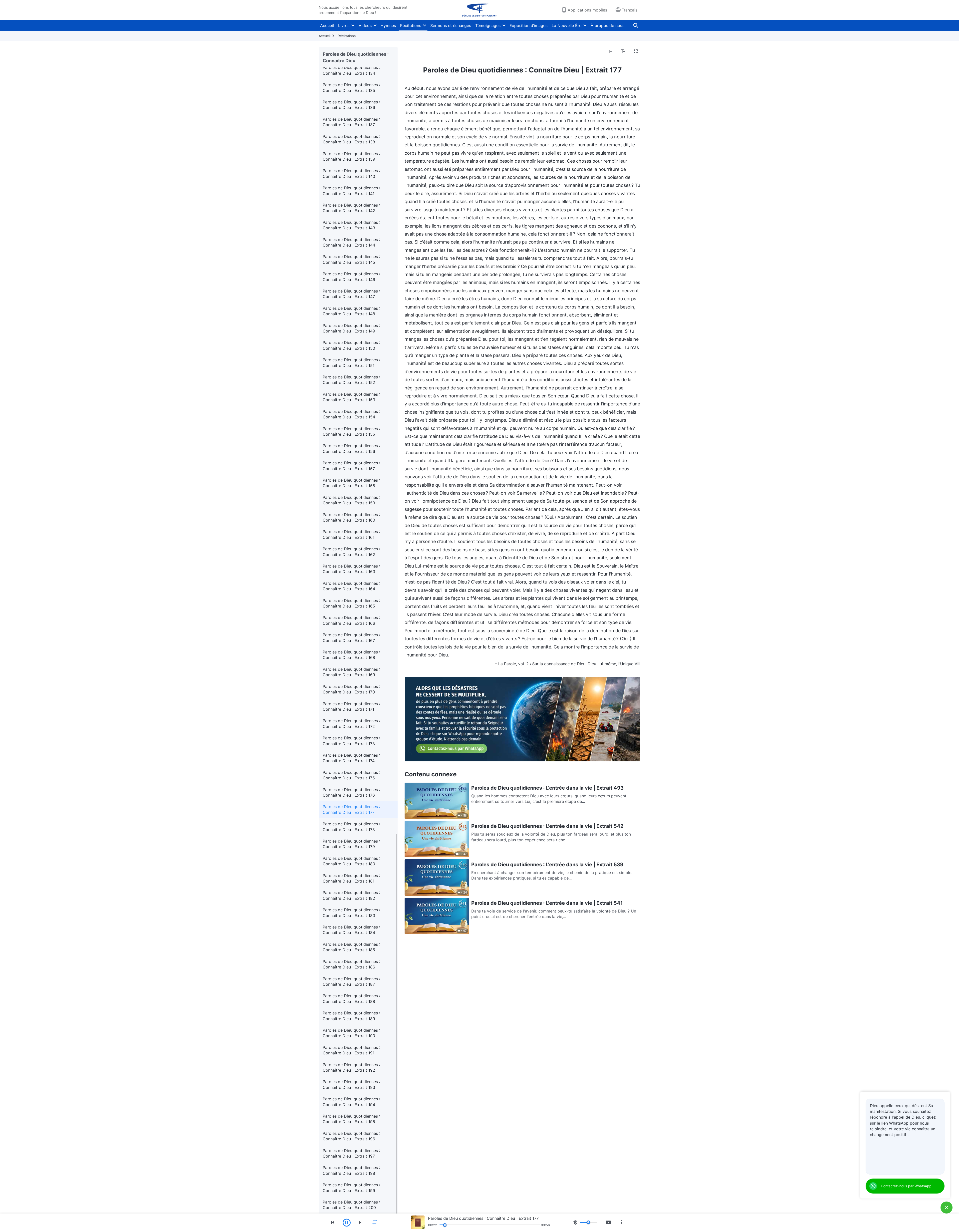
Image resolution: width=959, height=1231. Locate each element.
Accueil (327, 25)
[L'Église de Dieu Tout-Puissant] (479, 10)
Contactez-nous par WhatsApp (906, 1186)
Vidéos (365, 25)
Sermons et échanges (450, 25)
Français (629, 9)
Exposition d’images (528, 25)
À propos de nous (607, 25)
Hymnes (388, 25)
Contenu (416, 51)
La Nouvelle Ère (566, 25)
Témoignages (487, 25)
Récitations (410, 25)
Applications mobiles (587, 9)
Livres (343, 25)
